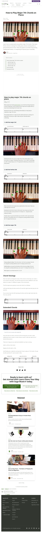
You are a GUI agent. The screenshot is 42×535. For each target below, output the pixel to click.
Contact (30, 3)
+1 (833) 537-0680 (5, 1)
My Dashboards (15, 502)
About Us (11, 3)
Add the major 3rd (11, 62)
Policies (23, 502)
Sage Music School (6, 510)
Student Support (15, 504)
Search (13, 519)
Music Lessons (18, 3)
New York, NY (34, 502)
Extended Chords (10, 69)
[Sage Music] (4, 4)
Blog (3, 504)
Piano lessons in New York (9, 390)
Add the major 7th (11, 65)
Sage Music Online (35, 504)
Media (4, 512)
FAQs (13, 507)
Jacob (7, 52)
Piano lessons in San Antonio (22, 390)
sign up (6, 488)
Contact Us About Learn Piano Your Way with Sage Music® (11, 386)
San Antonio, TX (35, 500)
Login (2, 488)
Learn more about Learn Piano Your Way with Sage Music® (30, 386)
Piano (8, 19)
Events (13, 4)
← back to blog (21, 482)
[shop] (39, 4)
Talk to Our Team (36, 1)
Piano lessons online (33, 390)
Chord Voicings (10, 67)
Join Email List (15, 517)
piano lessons (18, 104)
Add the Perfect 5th (12, 64)
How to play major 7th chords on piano (15, 60)
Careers (13, 514)
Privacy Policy (24, 500)
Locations (24, 3)
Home (4, 500)
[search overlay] (37, 4)
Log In (23, 4)
